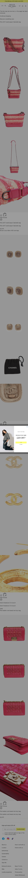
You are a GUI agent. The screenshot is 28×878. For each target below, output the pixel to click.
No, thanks (21, 444)
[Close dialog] (27, 426)
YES (21, 442)
